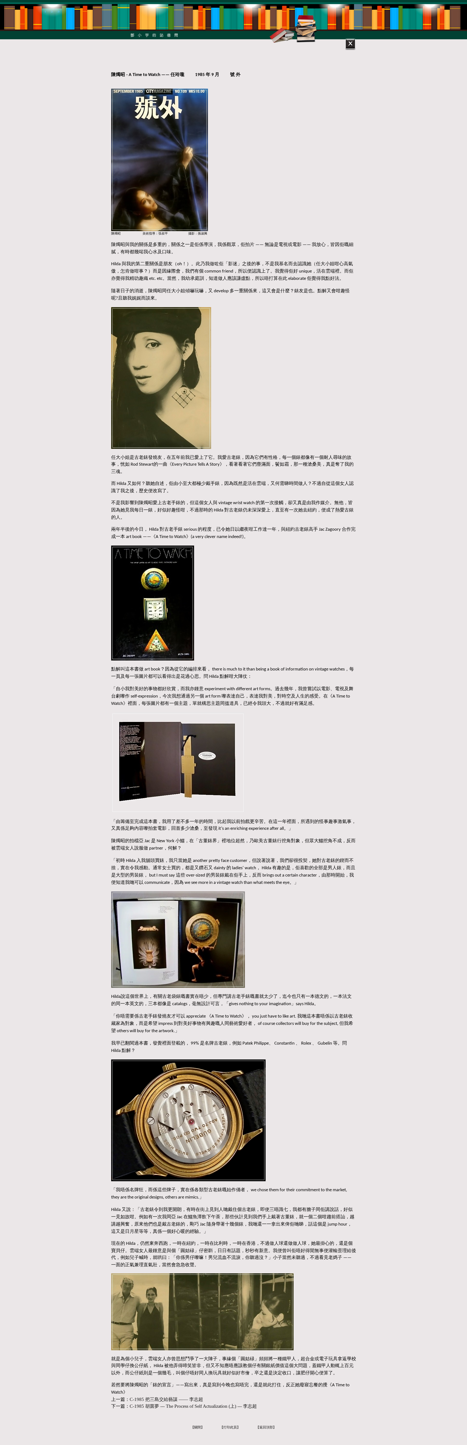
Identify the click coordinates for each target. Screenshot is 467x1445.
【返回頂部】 (266, 1427)
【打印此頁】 (230, 1427)
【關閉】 (197, 1427)
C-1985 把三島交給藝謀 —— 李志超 (166, 1399)
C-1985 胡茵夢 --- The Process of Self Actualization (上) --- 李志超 (193, 1406)
